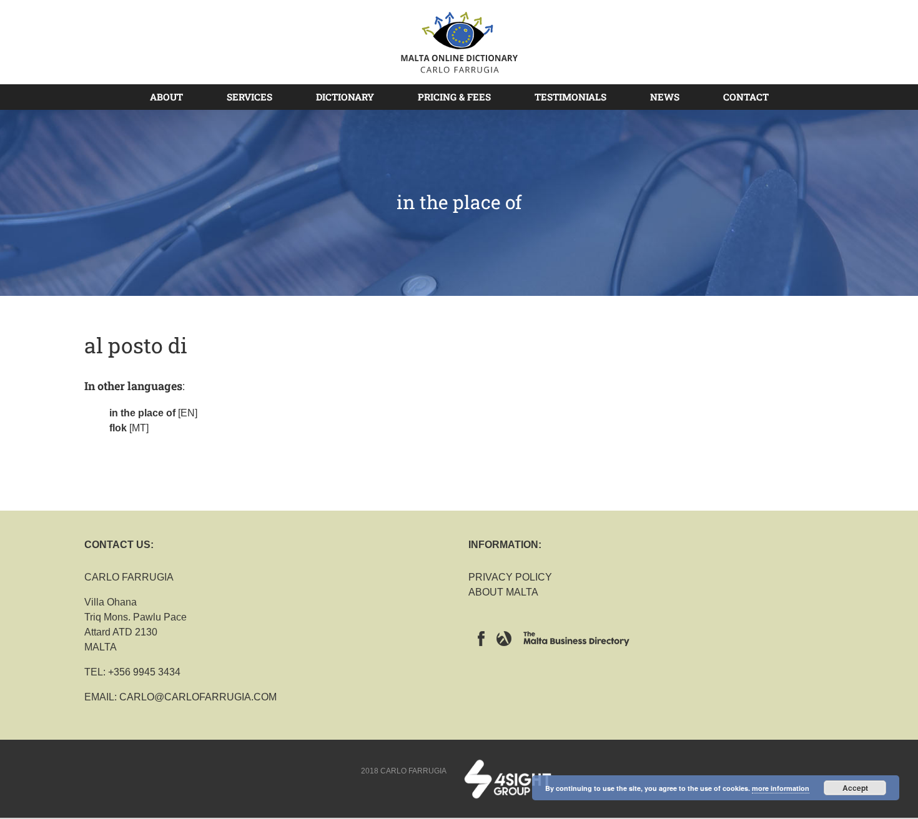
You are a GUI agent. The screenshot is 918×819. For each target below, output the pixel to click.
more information (780, 788)
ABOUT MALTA (503, 592)
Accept (855, 787)
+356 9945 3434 (144, 672)
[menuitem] (174, 96)
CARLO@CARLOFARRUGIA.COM (198, 697)
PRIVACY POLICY (510, 577)
